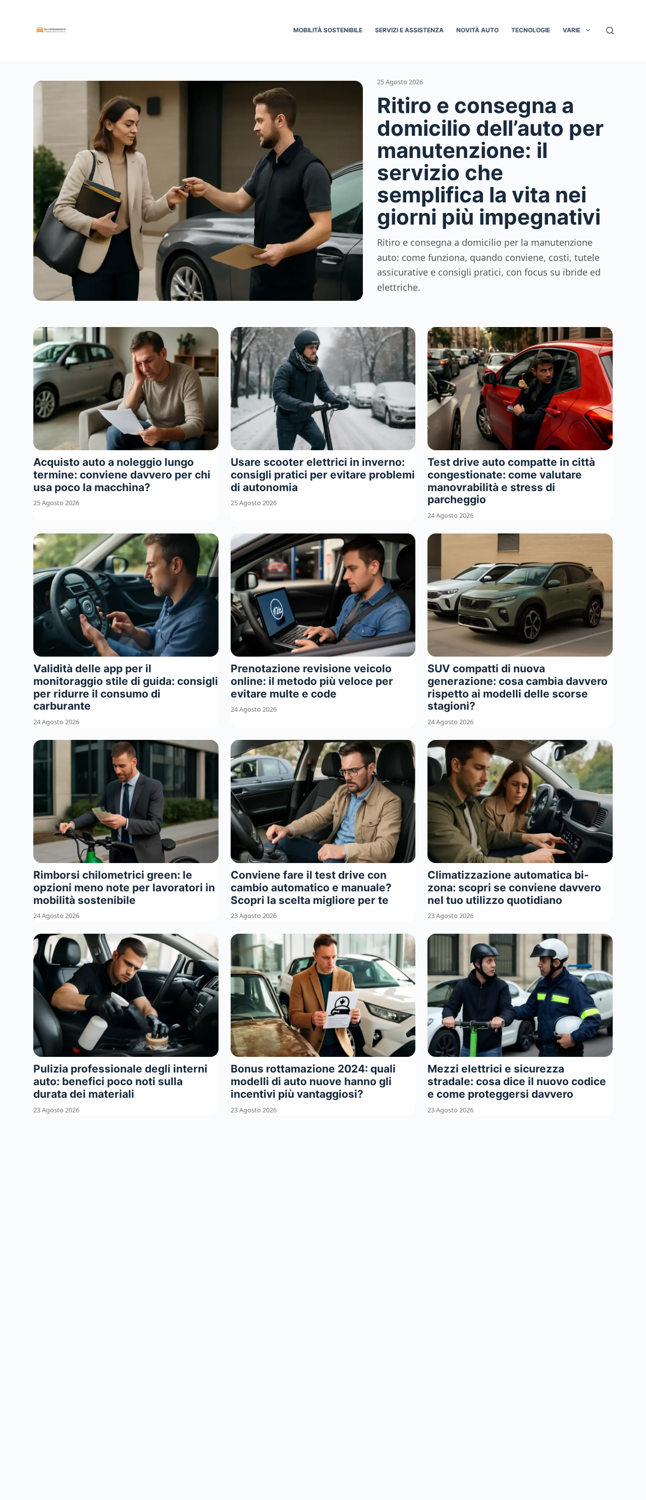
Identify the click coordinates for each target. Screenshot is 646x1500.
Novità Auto (477, 30)
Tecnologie (530, 30)
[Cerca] (610, 30)
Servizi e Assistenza (409, 30)
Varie (571, 30)
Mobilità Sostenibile (327, 30)
